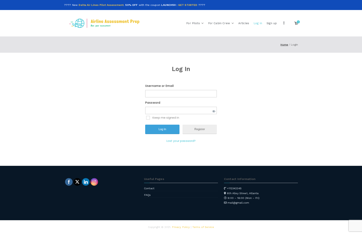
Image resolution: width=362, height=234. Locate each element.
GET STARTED (187, 4)
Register (199, 129)
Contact (149, 188)
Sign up (272, 23)
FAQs (147, 194)
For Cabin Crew (219, 23)
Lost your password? (181, 141)
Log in (258, 23)
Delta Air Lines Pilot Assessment (101, 4)
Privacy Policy (181, 227)
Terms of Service (203, 227)
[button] (202, 23)
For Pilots (193, 23)
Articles (243, 23)
